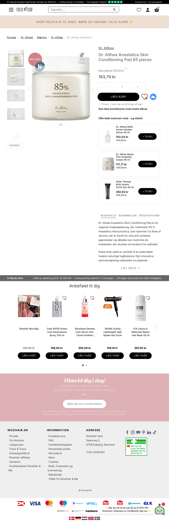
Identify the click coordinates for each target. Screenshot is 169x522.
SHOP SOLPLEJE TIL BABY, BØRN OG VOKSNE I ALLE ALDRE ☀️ (84, 22)
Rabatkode (55, 474)
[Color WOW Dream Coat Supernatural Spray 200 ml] (57, 306)
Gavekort (14, 461)
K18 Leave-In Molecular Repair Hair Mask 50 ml (141, 332)
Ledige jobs (16, 444)
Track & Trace (17, 449)
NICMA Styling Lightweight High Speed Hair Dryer (112, 332)
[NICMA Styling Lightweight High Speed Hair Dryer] (112, 306)
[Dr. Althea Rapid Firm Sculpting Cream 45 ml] (107, 163)
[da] (72, 518)
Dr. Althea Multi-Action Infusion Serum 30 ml (125, 129)
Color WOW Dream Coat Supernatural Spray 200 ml (57, 332)
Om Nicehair (16, 440)
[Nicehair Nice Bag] (29, 306)
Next (16, 135)
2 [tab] (86, 365)
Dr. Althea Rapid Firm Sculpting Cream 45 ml (125, 157)
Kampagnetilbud (19, 453)
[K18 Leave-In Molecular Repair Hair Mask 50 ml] (140, 308)
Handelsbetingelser (60, 444)
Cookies (53, 461)
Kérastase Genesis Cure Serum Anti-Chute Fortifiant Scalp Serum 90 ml (85, 332)
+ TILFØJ (147, 136)
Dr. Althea (27, 37)
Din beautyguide (155, 2)
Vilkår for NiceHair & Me (63, 479)
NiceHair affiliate (19, 457)
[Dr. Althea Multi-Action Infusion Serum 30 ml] (107, 136)
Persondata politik (59, 449)
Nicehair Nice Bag (29, 328)
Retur (52, 457)
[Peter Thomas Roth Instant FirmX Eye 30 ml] (107, 191)
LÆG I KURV (118, 96)
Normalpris (55, 453)
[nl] (85, 518)
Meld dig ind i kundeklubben (84, 403)
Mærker (42, 37)
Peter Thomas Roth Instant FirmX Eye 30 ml (125, 184)
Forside (11, 37)
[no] (91, 518)
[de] (78, 518)
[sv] (97, 518)
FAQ (51, 440)
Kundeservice (141, 2)
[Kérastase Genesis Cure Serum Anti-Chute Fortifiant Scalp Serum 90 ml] (85, 306)
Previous (18, 45)
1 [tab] (83, 365)
